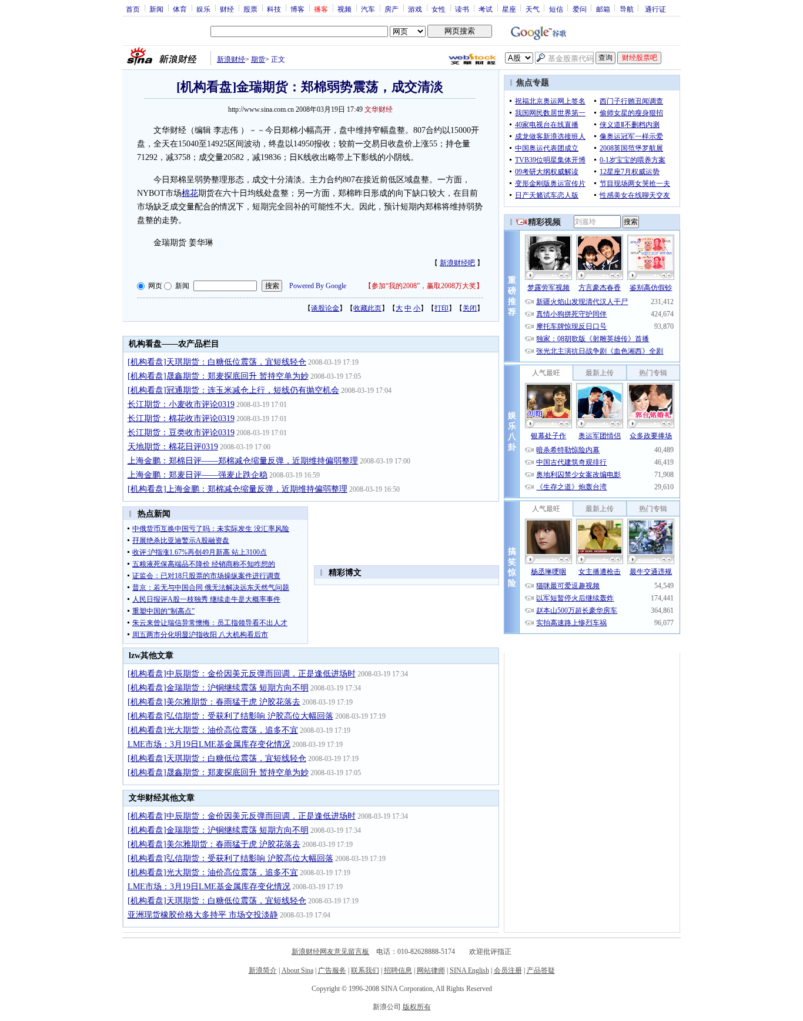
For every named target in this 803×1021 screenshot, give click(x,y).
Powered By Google (317, 286)
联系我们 (365, 970)
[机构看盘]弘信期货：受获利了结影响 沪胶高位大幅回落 (230, 716)
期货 (258, 59)
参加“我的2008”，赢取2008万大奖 (424, 286)
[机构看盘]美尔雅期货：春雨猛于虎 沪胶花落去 (214, 702)
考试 (486, 8)
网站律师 (431, 970)
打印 (441, 308)
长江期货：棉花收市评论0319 (181, 418)
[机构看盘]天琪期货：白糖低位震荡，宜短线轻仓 (217, 362)
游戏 (415, 8)
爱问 (580, 8)
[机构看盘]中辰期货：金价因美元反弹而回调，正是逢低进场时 (242, 673)
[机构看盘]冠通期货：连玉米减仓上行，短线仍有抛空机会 (233, 390)
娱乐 (203, 8)
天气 (533, 8)
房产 (391, 8)
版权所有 (417, 1007)
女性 (438, 8)
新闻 (156, 8)
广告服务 (332, 970)
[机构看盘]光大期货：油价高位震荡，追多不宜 (213, 730)
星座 (509, 8)
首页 (133, 8)
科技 (274, 8)
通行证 (655, 8)
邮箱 (603, 8)
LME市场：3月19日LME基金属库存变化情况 (209, 744)
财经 (227, 8)
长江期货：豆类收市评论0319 (181, 432)
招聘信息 (398, 970)
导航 (627, 8)
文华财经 (378, 109)
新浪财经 (231, 59)
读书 (462, 8)
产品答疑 (541, 970)
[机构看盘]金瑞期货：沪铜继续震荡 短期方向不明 (218, 687)
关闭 (470, 308)
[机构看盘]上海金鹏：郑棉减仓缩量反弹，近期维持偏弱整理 (237, 489)
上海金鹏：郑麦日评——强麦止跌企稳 (197, 475)
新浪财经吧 (457, 263)
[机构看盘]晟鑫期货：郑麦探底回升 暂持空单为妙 (218, 376)
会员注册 (508, 970)
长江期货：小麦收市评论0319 (181, 404)
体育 (180, 8)
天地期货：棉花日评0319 (173, 446)
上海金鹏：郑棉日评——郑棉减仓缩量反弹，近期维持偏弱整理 (243, 460)
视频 (344, 8)
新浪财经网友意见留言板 (330, 951)
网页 (155, 286)
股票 (250, 8)
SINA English (469, 970)
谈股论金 (325, 308)
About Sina (297, 970)
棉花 (190, 193)
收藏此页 (367, 308)
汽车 (368, 8)
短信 (556, 8)
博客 (297, 8)
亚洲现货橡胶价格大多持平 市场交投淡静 (203, 914)
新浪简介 (263, 970)
